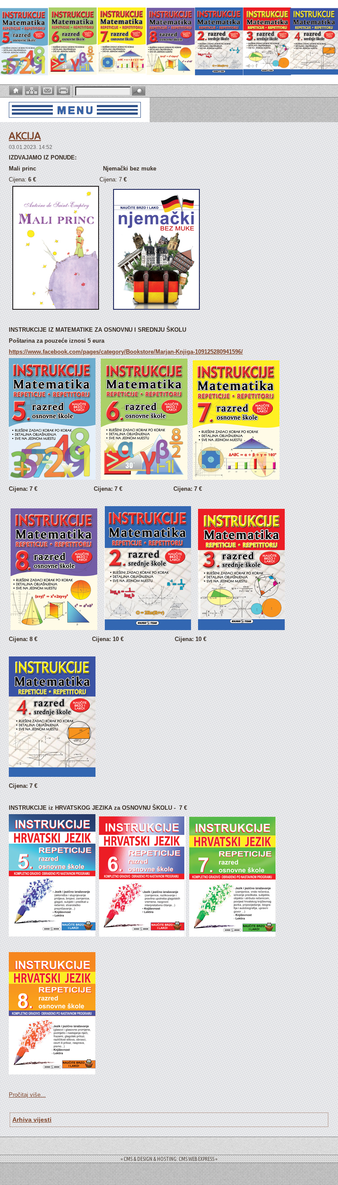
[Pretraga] (139, 91)
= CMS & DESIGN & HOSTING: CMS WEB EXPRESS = (169, 1159)
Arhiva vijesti (31, 1119)
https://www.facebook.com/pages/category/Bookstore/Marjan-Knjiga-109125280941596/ (126, 351)
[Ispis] (64, 90)
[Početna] (17, 90)
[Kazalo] (32, 90)
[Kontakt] (48, 90)
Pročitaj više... (27, 1094)
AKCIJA (25, 135)
